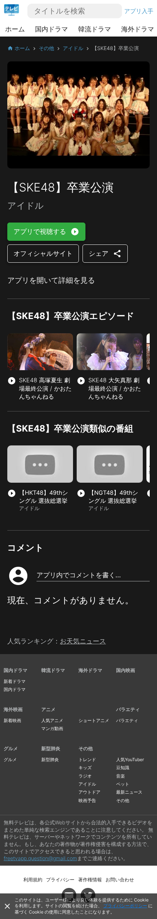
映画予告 (87, 800)
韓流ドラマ (94, 29)
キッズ (85, 767)
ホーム (15, 29)
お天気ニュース (83, 641)
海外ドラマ (137, 29)
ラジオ (85, 776)
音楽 (120, 776)
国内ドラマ (51, 29)
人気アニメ (52, 720)
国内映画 (125, 670)
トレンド (87, 759)
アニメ (48, 709)
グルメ (11, 748)
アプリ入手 (138, 11)
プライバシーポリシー (125, 905)
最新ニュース (129, 792)
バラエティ (128, 709)
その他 (85, 748)
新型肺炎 (50, 748)
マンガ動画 (52, 728)
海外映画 (13, 709)
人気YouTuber (130, 759)
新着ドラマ (15, 681)
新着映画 (12, 720)
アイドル (87, 784)
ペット (122, 784)
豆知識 (122, 767)
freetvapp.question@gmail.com (40, 858)
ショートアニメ (93, 720)
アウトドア (89, 792)
